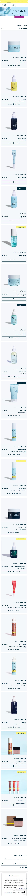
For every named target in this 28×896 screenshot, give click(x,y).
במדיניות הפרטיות (8, 892)
